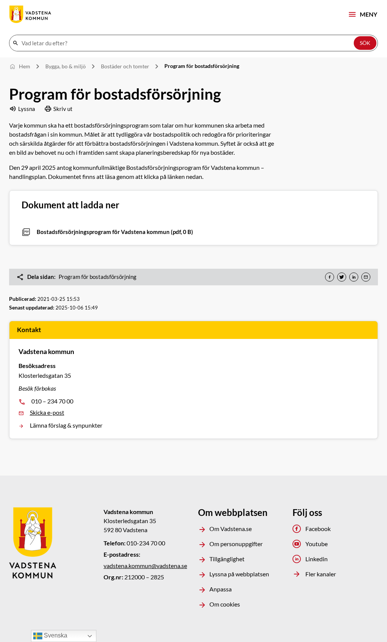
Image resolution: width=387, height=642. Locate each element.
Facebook (318, 528)
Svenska (54, 635)
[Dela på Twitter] (341, 277)
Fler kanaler (320, 573)
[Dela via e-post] (365, 277)
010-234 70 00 (146, 543)
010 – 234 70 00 (52, 401)
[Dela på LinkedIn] (353, 277)
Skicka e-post (47, 412)
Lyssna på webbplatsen (239, 573)
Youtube (316, 543)
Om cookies (224, 604)
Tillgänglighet (227, 558)
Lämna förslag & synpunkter (66, 425)
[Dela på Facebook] (329, 277)
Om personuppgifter (236, 543)
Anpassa (220, 589)
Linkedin (316, 558)
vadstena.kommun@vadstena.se (145, 565)
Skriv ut (63, 108)
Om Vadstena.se (230, 528)
